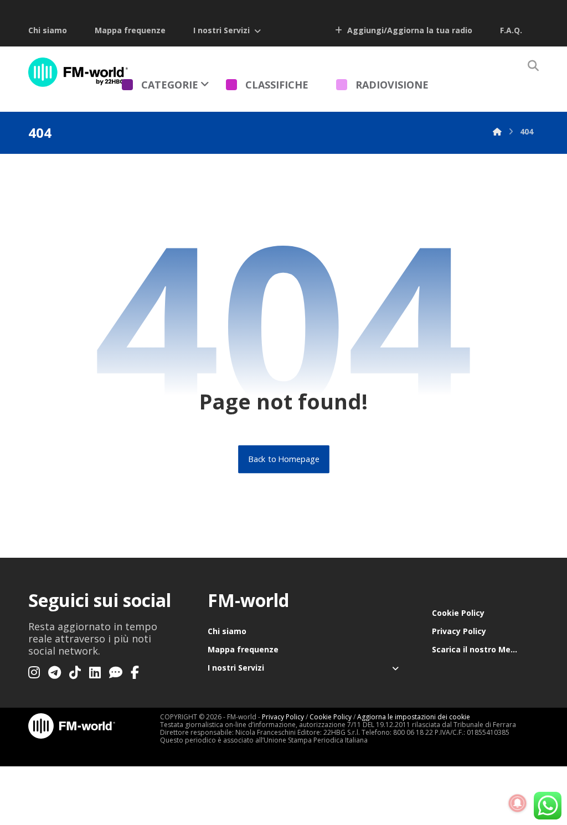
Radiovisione (392, 84)
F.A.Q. (511, 30)
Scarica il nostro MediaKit (483, 649)
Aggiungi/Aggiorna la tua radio (408, 30)
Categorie (169, 84)
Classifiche (276, 84)
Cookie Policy (458, 613)
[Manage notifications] (518, 803)
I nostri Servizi (221, 30)
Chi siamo (47, 30)
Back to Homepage (283, 459)
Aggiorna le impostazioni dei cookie (413, 717)
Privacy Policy (459, 631)
